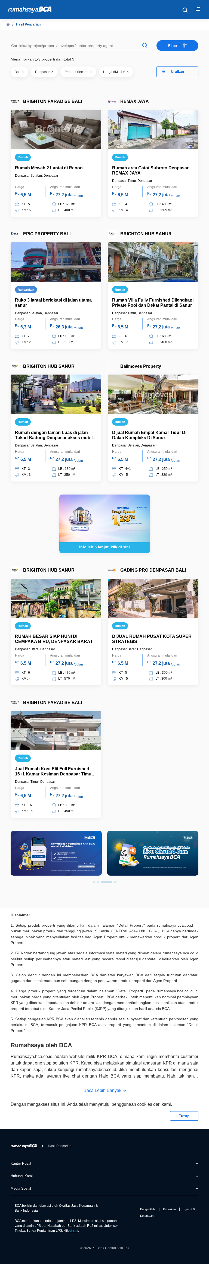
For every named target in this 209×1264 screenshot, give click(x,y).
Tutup (184, 1116)
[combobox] (177, 71)
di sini (73, 1231)
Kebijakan (169, 1209)
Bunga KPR (147, 1209)
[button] (94, 882)
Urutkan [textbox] (177, 71)
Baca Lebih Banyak (102, 1090)
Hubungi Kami (22, 1176)
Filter (173, 45)
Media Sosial (21, 1188)
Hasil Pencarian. (28, 24)
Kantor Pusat (21, 1163)
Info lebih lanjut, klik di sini (104, 547)
